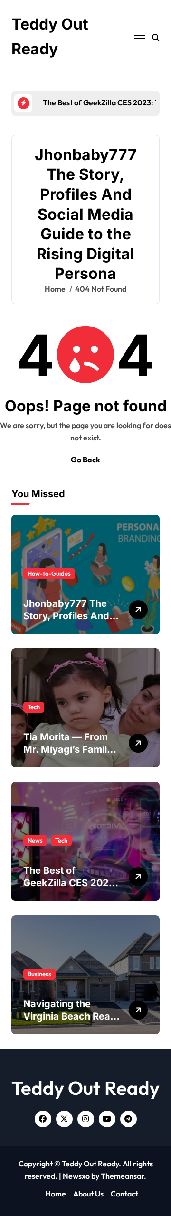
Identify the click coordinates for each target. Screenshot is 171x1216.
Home (55, 1193)
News (35, 840)
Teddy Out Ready (85, 1088)
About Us (88, 1193)
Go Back (85, 459)
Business (39, 974)
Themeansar (122, 1176)
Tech (34, 707)
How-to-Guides (49, 573)
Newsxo (76, 1176)
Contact (124, 1193)
